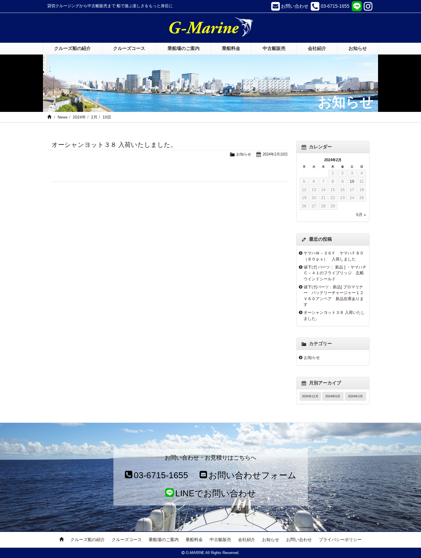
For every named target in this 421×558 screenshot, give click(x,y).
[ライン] (356, 6)
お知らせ (243, 154)
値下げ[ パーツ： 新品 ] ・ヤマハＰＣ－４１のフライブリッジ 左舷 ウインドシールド (335, 273)
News (63, 117)
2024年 (79, 117)
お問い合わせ (299, 539)
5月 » (361, 214)
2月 (94, 117)
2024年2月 (355, 396)
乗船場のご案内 (164, 539)
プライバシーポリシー (340, 539)
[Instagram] (369, 6)
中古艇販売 (220, 539)
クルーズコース (127, 539)
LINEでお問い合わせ (215, 493)
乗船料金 (194, 539)
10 (352, 181)
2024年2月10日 (275, 154)
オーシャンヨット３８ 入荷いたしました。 (114, 144)
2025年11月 (310, 396)
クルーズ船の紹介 (87, 539)
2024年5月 (332, 396)
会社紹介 (246, 539)
